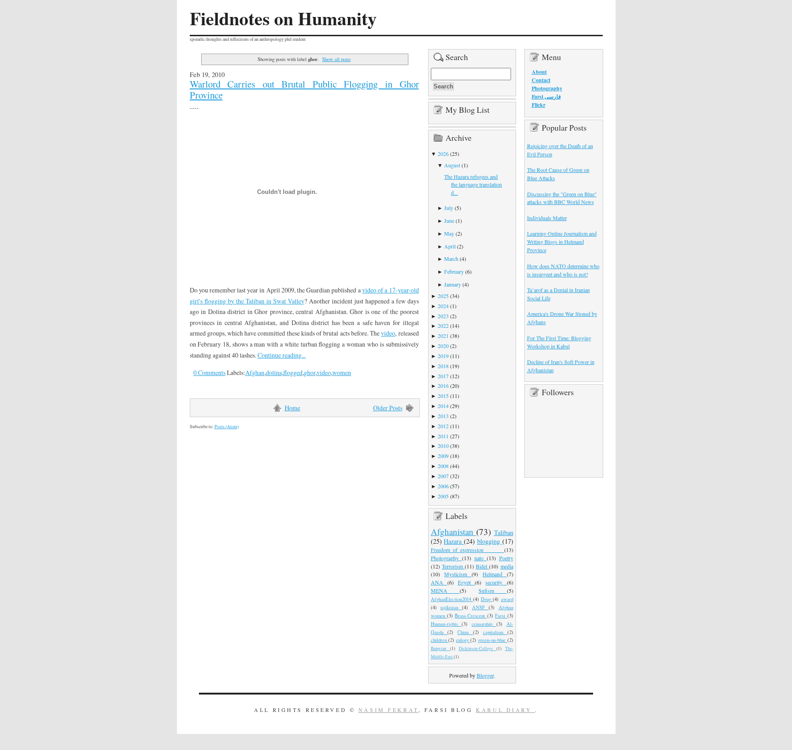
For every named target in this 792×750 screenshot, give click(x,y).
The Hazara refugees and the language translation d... (473, 185)
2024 (443, 305)
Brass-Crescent (471, 615)
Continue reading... (282, 355)
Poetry (506, 558)
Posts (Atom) (226, 427)
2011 (443, 436)
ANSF (480, 607)
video (388, 333)
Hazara (454, 541)
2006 (443, 486)
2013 (443, 415)
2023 (443, 316)
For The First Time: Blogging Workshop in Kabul (559, 342)
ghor (309, 372)
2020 (443, 345)
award (507, 599)
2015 (443, 395)
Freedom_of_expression (467, 549)
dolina (274, 372)
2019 (443, 355)
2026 (443, 153)
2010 (443, 445)
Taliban (503, 532)
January (452, 284)
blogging (489, 541)
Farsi (501, 615)
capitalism (495, 632)
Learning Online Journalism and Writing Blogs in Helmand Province (562, 242)
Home (292, 407)
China (465, 632)
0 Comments (209, 372)
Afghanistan (454, 531)
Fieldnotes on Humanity (283, 18)
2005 (443, 496)
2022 (443, 325)
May (449, 233)
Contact (541, 80)
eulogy (463, 640)
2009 (443, 455)
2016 (443, 385)
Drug (487, 599)
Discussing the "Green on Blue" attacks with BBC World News (562, 198)
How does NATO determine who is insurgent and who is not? (563, 270)
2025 (443, 295)
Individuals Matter (547, 217)
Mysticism (458, 574)
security (495, 582)
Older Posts (387, 407)
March (451, 258)
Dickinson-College (477, 648)
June (449, 220)
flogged (292, 372)
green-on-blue (492, 640)
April (450, 246)
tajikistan (451, 607)
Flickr (538, 105)
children (440, 640)
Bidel (482, 566)
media (506, 566)
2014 (443, 405)
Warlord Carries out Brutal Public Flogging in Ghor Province (304, 89)
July (448, 207)
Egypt (466, 582)
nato (480, 558)
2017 (443, 376)
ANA (439, 582)
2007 (443, 476)
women (341, 372)
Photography (446, 558)
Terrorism (453, 566)
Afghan (254, 372)
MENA (445, 590)
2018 (443, 365)
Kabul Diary (505, 709)
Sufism (492, 590)
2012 (443, 426)
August (452, 165)
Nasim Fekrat (388, 709)
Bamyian (440, 648)
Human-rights (446, 624)
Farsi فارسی (546, 96)
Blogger (485, 675)
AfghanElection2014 (452, 599)
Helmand (495, 574)
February (454, 271)
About (539, 72)
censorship (484, 624)
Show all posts (336, 58)
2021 (443, 335)
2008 (443, 465)
